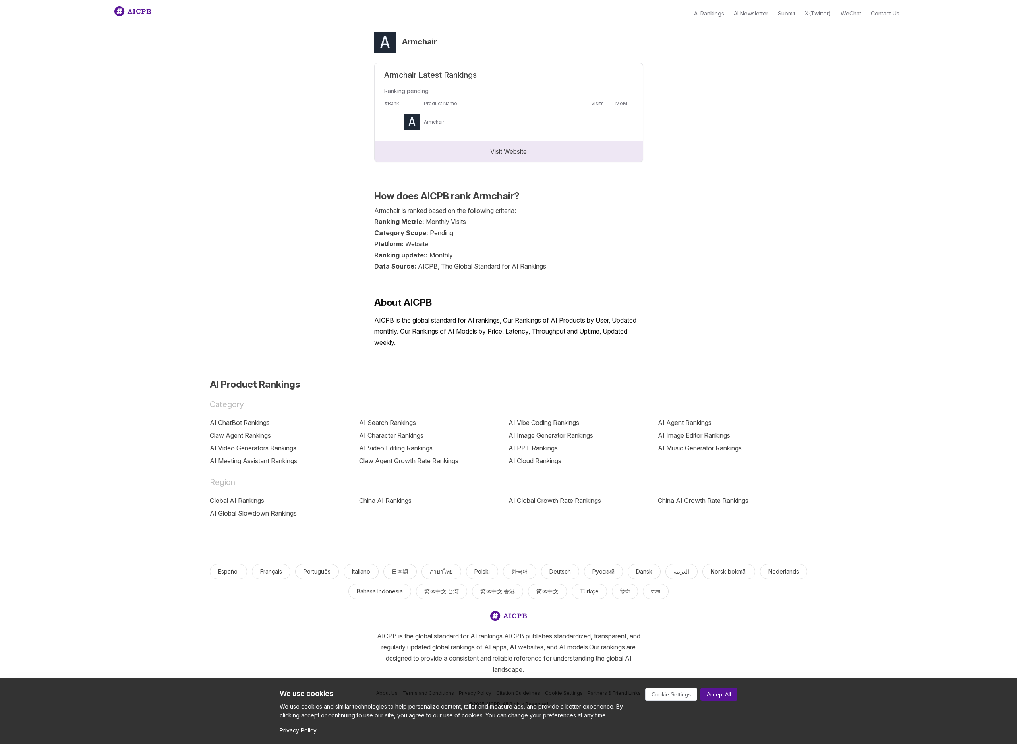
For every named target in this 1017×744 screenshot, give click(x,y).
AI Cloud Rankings (534, 461)
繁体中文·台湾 (441, 591)
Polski (482, 571)
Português (317, 571)
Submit (786, 13)
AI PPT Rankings (533, 448)
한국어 (519, 571)
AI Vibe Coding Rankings (543, 423)
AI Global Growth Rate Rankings (554, 500)
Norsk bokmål (729, 571)
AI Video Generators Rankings (253, 448)
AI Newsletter (751, 13)
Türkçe (589, 591)
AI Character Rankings (391, 435)
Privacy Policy (298, 730)
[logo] (508, 617)
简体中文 (547, 591)
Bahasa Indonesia (380, 591)
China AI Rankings (385, 500)
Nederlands (783, 571)
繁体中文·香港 (497, 591)
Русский (603, 571)
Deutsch (560, 571)
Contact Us (885, 13)
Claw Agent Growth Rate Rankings (408, 461)
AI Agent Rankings (685, 423)
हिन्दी (625, 591)
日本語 (400, 571)
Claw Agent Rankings (240, 435)
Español (228, 571)
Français (271, 571)
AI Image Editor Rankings (694, 435)
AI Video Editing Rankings (396, 448)
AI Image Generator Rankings (550, 435)
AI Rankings (709, 13)
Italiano (361, 571)
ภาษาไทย (441, 571)
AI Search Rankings (387, 423)
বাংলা (655, 591)
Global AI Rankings (237, 500)
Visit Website (508, 151)
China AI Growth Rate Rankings (703, 500)
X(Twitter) (818, 13)
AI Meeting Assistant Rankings (253, 461)
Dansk (644, 571)
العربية (681, 571)
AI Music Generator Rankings (700, 448)
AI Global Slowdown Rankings (253, 513)
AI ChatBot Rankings (240, 423)
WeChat (851, 13)
